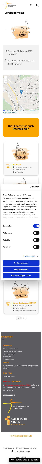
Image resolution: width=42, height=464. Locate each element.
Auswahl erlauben (21, 269)
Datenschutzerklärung (26, 448)
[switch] (36, 233)
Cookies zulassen (21, 263)
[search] (37, 5)
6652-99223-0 (9, 376)
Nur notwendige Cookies (21, 276)
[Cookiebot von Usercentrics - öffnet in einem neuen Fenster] (29, 186)
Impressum (8, 448)
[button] (30, 5)
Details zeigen (29, 256)
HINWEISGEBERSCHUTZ (21, 436)
